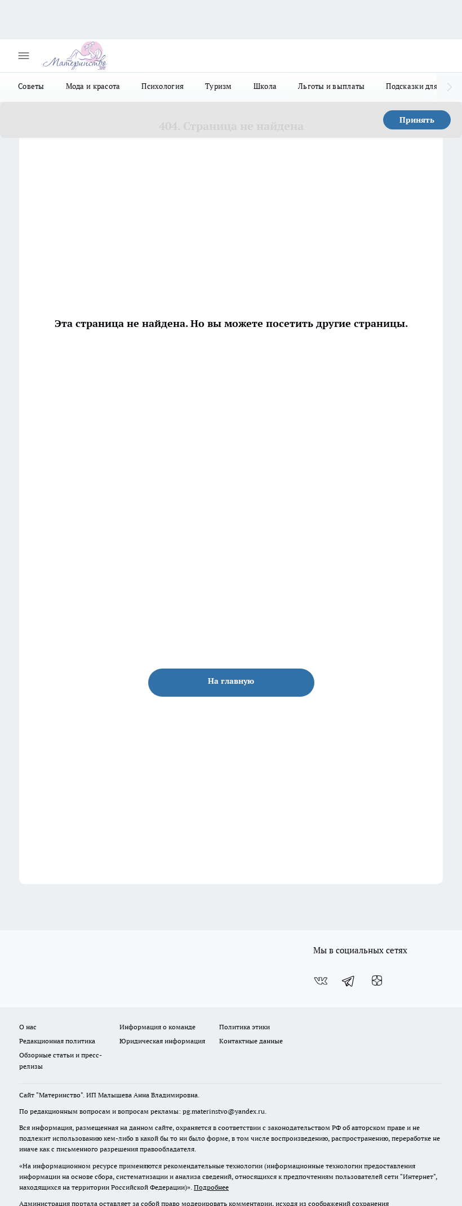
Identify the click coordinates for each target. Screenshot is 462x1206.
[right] (449, 87)
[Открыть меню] (23, 55)
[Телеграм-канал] (349, 981)
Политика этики (244, 1027)
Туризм (218, 86)
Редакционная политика (57, 1041)
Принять (416, 120)
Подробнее (211, 1187)
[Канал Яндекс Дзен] (377, 981)
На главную (231, 681)
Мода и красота (93, 86)
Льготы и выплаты (331, 86)
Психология (162, 86)
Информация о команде (157, 1027)
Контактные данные (251, 1041)
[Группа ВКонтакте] (320, 981)
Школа (265, 86)
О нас (28, 1027)
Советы (31, 86)
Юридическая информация (162, 1041)
